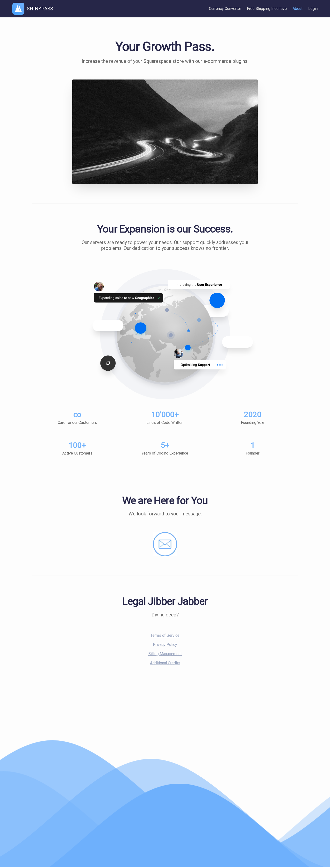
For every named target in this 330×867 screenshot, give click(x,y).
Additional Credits (165, 663)
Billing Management (165, 653)
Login (313, 8)
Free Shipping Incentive (267, 8)
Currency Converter (225, 8)
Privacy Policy (165, 644)
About (297, 8)
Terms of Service (165, 635)
